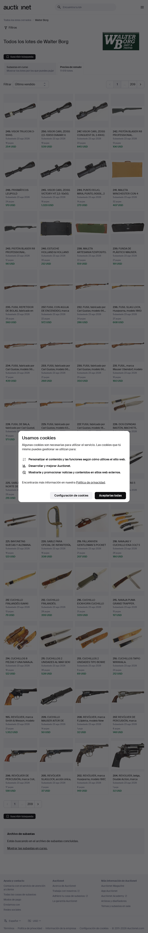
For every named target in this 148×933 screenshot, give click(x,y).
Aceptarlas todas (110, 495)
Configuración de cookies (71, 495)
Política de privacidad (90, 482)
